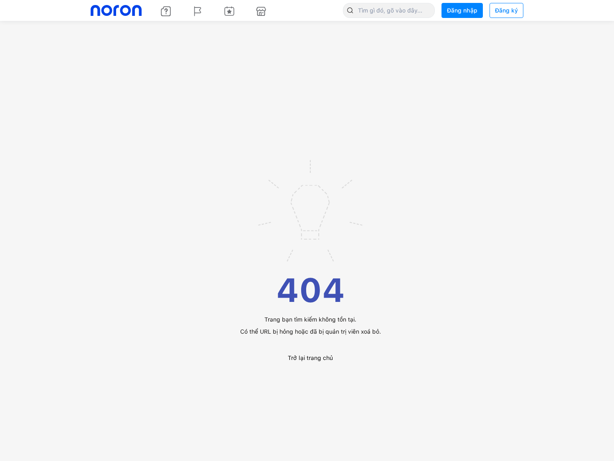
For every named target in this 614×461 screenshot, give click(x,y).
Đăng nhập (462, 10)
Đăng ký (506, 10)
